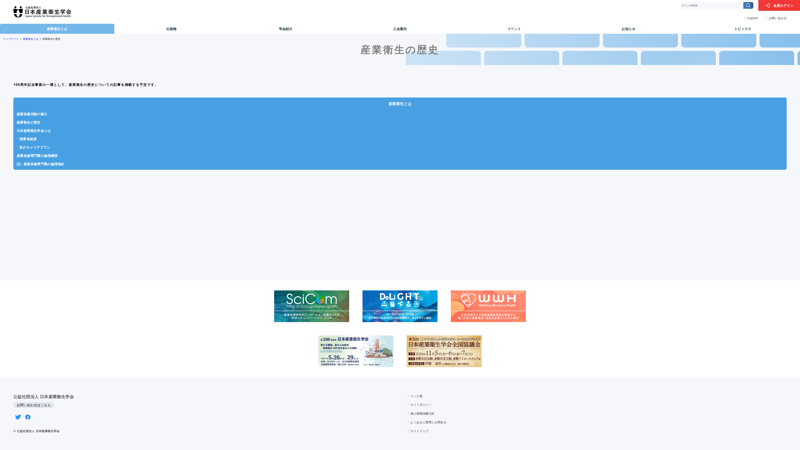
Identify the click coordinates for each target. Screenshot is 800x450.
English (752, 18)
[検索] (748, 5)
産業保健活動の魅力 (32, 114)
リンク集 (416, 396)
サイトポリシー (420, 405)
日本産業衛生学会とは (34, 130)
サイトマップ (419, 431)
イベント (514, 28)
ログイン (783, 5)
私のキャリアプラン (35, 147)
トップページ (11, 39)
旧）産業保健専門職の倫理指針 (41, 164)
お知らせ (628, 28)
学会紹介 (286, 28)
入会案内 (400, 28)
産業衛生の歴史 (29, 122)
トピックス (742, 28)
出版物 (171, 28)
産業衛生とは (57, 28)
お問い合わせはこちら (34, 405)
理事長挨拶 (28, 139)
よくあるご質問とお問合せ (428, 422)
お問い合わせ (778, 18)
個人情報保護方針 (422, 413)
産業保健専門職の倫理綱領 (37, 155)
